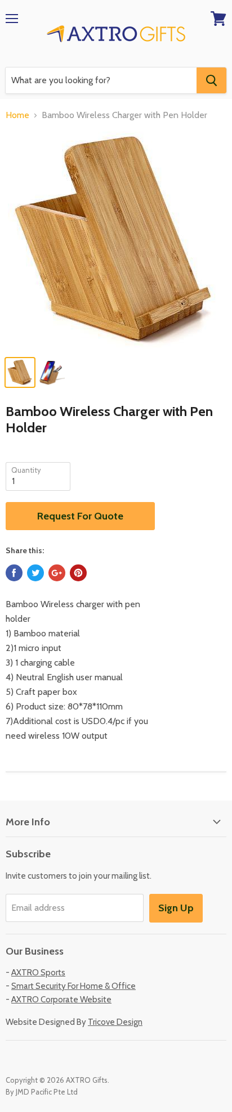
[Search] (211, 80)
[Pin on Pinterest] (78, 572)
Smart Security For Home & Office (73, 986)
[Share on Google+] (56, 572)
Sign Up (176, 908)
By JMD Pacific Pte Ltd (42, 1091)
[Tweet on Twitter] (35, 572)
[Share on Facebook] (14, 572)
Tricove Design (115, 1022)
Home (17, 115)
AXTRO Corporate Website (61, 1000)
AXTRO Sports (38, 973)
